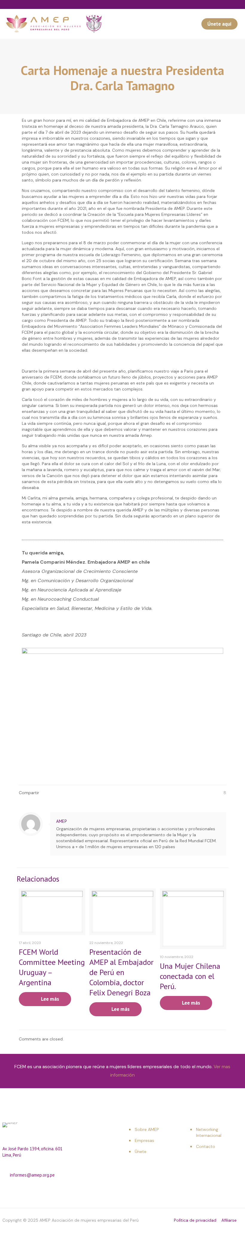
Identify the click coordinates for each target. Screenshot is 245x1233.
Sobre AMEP (147, 1129)
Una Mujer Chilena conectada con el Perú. (190, 976)
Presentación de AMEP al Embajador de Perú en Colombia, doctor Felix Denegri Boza (121, 972)
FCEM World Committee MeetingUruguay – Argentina (52, 967)
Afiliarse (229, 1220)
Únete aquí (219, 24)
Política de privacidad (195, 1220)
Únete (140, 1151)
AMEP (61, 821)
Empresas (144, 1140)
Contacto (205, 1146)
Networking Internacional (208, 1132)
